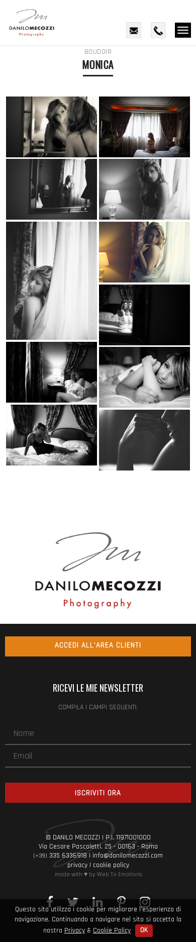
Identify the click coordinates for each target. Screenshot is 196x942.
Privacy (74, 930)
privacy (77, 865)
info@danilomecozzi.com (127, 855)
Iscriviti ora (98, 793)
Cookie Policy (112, 930)
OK (144, 930)
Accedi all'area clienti (98, 645)
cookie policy (111, 865)
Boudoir (98, 51)
